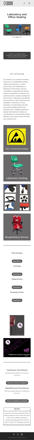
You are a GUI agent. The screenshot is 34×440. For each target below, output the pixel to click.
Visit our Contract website (17, 383)
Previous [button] (5, 29)
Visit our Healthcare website (17, 401)
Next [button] (28, 29)
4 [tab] (18, 37)
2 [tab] (15, 37)
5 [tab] (20, 37)
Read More (17, 261)
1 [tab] (13, 37)
